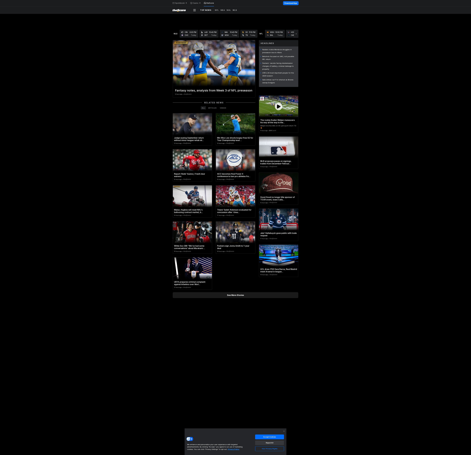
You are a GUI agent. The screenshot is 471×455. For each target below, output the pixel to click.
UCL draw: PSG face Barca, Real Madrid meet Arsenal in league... (278, 270)
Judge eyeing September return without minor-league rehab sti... (189, 139)
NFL (217, 10)
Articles (212, 108)
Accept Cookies (269, 437)
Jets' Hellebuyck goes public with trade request (278, 234)
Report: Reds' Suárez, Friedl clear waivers (189, 175)
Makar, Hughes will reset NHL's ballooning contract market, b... (188, 211)
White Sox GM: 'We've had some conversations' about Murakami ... (189, 247)
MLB (235, 10)
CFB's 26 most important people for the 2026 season (278, 74)
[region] (235, 441)
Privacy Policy (233, 449)
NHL (229, 10)
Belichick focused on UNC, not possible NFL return (278, 57)
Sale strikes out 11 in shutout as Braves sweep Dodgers (278, 81)
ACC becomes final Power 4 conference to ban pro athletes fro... (233, 175)
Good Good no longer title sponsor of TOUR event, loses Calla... (277, 198)
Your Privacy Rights (269, 449)
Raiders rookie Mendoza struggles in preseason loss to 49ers (277, 51)
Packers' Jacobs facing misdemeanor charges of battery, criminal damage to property (278, 66)
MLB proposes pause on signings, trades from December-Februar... (275, 162)
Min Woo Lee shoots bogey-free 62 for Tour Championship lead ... (235, 139)
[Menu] (194, 10)
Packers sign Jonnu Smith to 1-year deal (233, 247)
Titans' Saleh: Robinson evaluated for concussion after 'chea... (234, 211)
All (203, 108)
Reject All (269, 443)
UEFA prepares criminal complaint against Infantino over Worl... (189, 283)
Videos (223, 108)
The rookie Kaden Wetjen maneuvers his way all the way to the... (277, 121)
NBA (223, 10)
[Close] (284, 431)
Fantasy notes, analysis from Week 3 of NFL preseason (213, 90)
